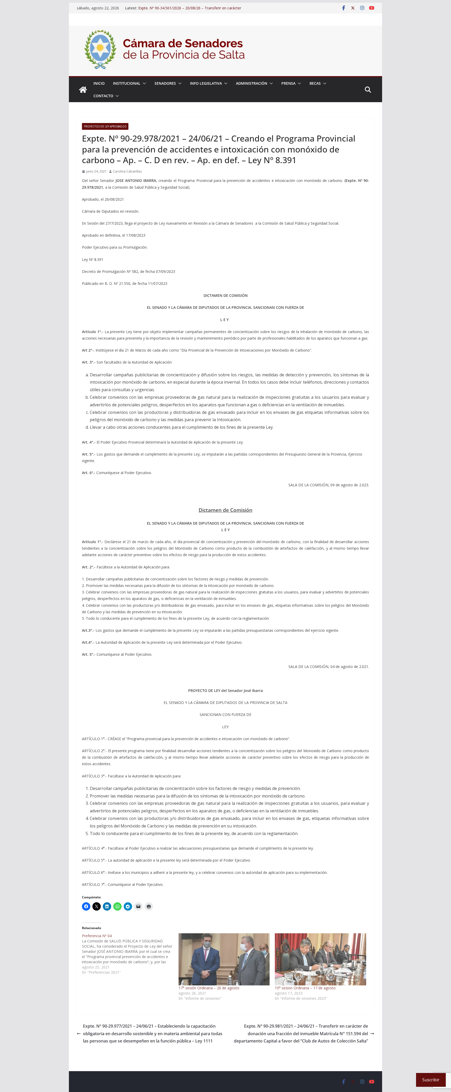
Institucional (126, 83)
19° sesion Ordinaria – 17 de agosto (305, 987)
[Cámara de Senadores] (83, 89)
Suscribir (431, 1080)
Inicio (99, 83)
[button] (143, 83)
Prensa (288, 83)
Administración (251, 83)
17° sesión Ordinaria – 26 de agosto (209, 987)
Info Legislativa (206, 83)
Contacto (103, 95)
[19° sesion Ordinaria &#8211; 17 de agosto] (320, 959)
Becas (315, 83)
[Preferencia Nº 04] (130, 954)
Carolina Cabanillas (127, 171)
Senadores (165, 83)
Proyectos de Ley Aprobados (105, 126)
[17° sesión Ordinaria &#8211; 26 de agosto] (224, 959)
